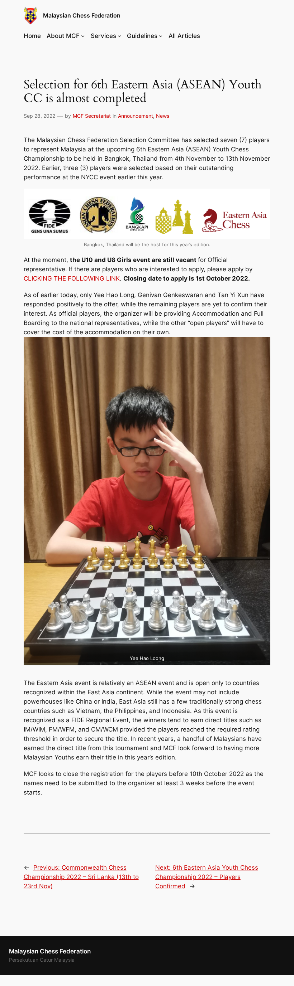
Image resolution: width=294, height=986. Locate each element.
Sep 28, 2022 (39, 116)
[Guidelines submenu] (160, 36)
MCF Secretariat (92, 116)
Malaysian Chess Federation (81, 15)
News (162, 116)
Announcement (135, 116)
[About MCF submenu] (83, 36)
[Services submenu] (119, 36)
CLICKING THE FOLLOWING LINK (72, 278)
